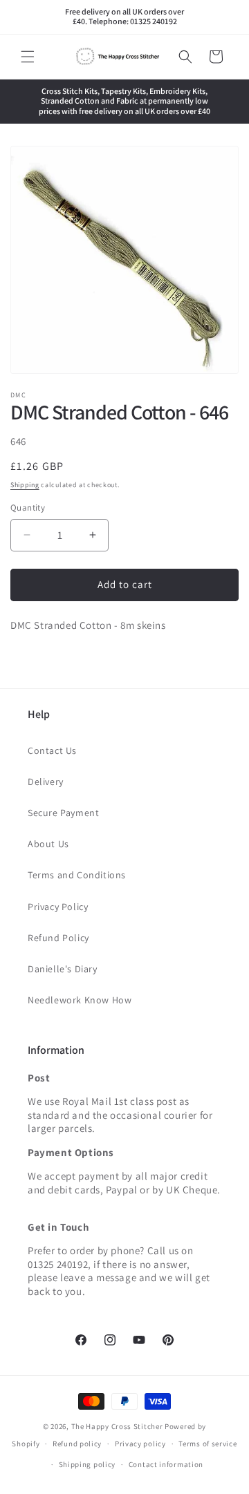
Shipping (24, 484)
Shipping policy (87, 1464)
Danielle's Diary (63, 969)
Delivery (46, 781)
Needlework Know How (79, 1000)
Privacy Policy (58, 906)
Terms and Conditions (77, 875)
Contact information (166, 1464)
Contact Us (52, 750)
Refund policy (77, 1443)
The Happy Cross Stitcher (117, 1426)
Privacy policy (140, 1443)
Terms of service (207, 1443)
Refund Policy (58, 938)
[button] (27, 56)
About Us (48, 844)
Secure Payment (63, 812)
